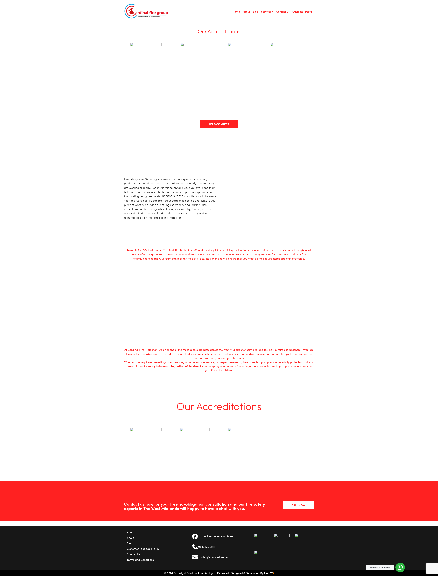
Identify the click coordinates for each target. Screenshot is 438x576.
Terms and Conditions (140, 559)
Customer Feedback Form (143, 549)
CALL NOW (298, 505)
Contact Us (283, 11)
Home (236, 11)
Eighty (269, 573)
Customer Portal (302, 11)
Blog (255, 11)
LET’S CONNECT (219, 124)
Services (266, 11)
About (246, 11)
